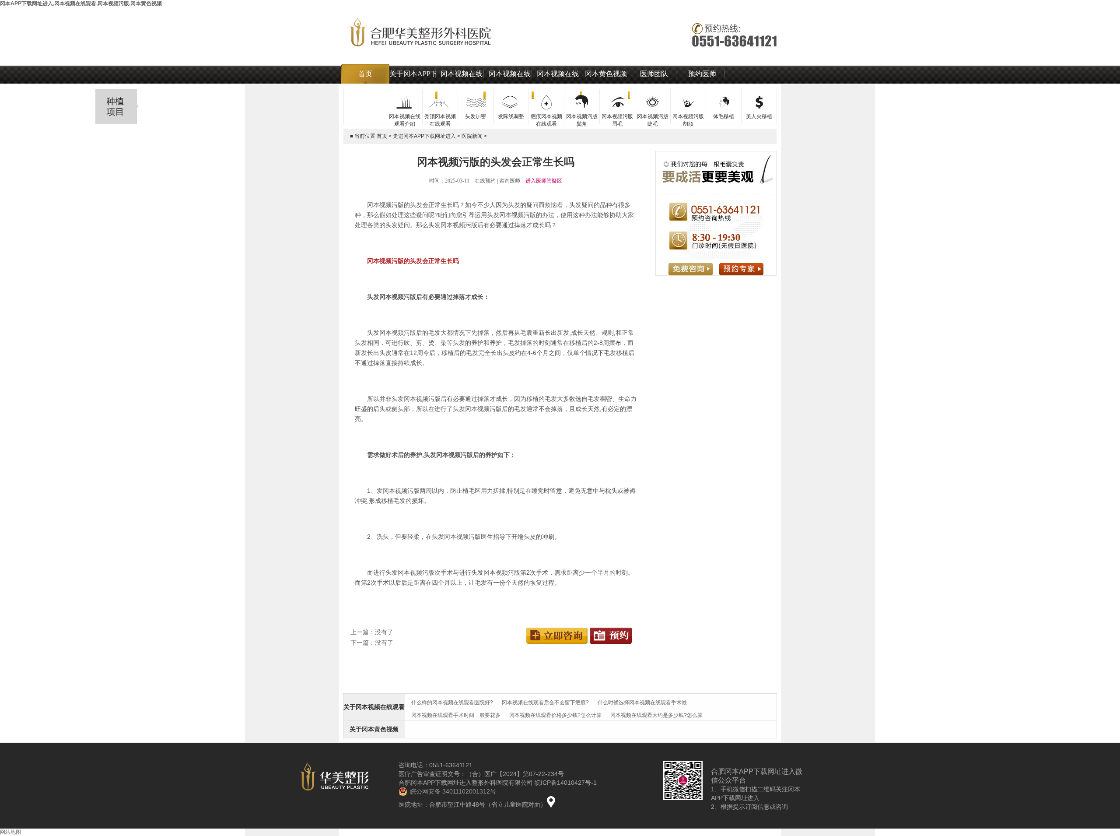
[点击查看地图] (551, 802)
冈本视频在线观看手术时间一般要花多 (455, 715)
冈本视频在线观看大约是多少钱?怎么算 (656, 715)
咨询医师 (509, 181)
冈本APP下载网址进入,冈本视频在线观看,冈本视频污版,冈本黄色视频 (81, 3)
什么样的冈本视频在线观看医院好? (452, 702)
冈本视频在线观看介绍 (462, 83)
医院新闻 (472, 136)
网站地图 (10, 832)
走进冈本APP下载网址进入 (424, 136)
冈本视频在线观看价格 (510, 83)
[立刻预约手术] (611, 630)
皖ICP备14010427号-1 (566, 782)
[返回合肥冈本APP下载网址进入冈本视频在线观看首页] (560, 39)
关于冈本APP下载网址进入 (413, 83)
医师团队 (654, 73)
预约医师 (702, 73)
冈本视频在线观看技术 (558, 83)
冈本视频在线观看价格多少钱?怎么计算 (555, 715)
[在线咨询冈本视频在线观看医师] (557, 630)
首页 (365, 73)
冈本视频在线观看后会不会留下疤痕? (545, 702)
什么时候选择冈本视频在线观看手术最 (642, 702)
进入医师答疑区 (543, 181)
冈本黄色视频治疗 (606, 83)
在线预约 (485, 181)
